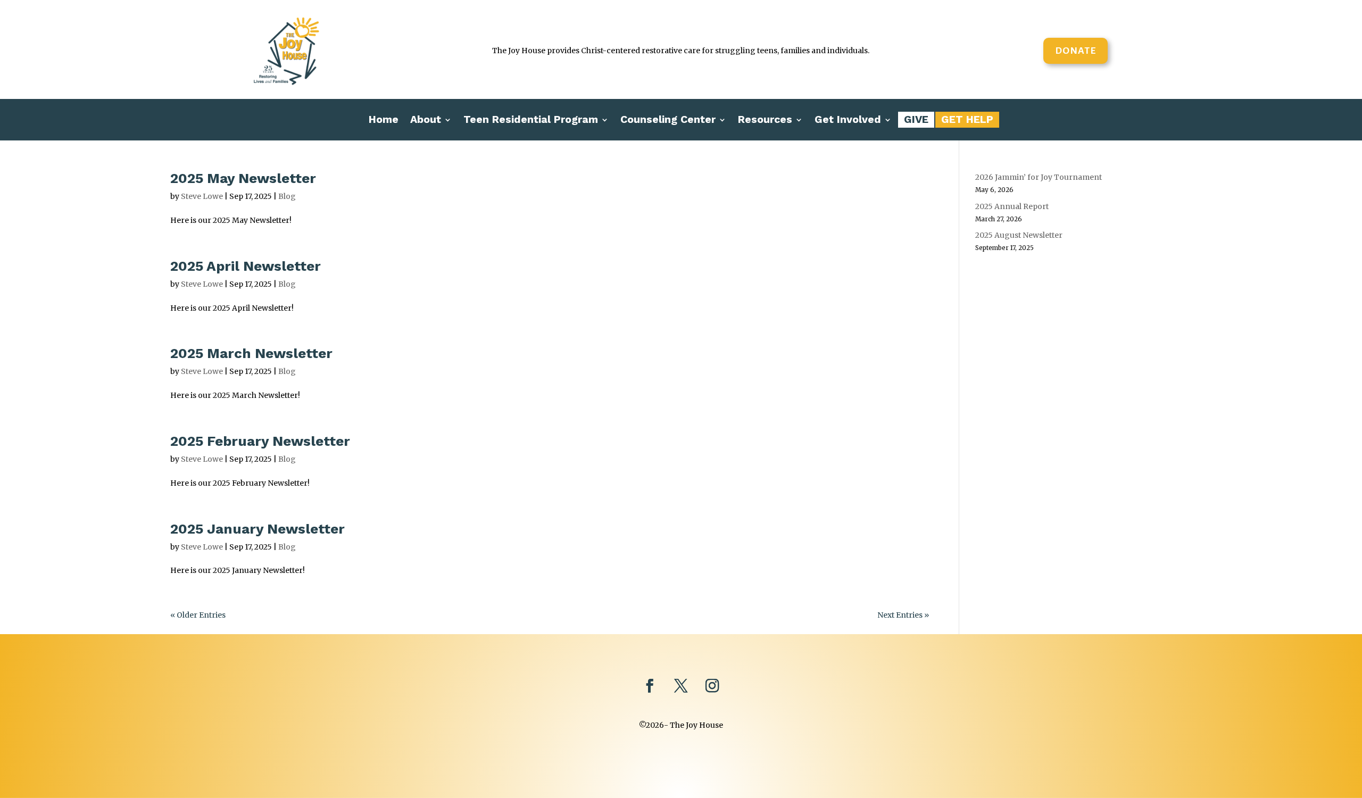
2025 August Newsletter (1018, 235)
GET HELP (967, 121)
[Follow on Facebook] (649, 686)
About (425, 121)
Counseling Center (668, 121)
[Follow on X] (680, 686)
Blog (287, 196)
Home (383, 121)
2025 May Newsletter (243, 178)
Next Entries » (903, 615)
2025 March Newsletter (251, 353)
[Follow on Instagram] (712, 686)
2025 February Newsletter (260, 441)
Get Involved (848, 121)
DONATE (1075, 50)
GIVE (916, 121)
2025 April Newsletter (245, 266)
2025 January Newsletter (257, 529)
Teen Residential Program (530, 121)
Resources (765, 121)
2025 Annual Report (1012, 206)
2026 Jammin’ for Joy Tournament (1038, 177)
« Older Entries (198, 615)
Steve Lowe (202, 196)
